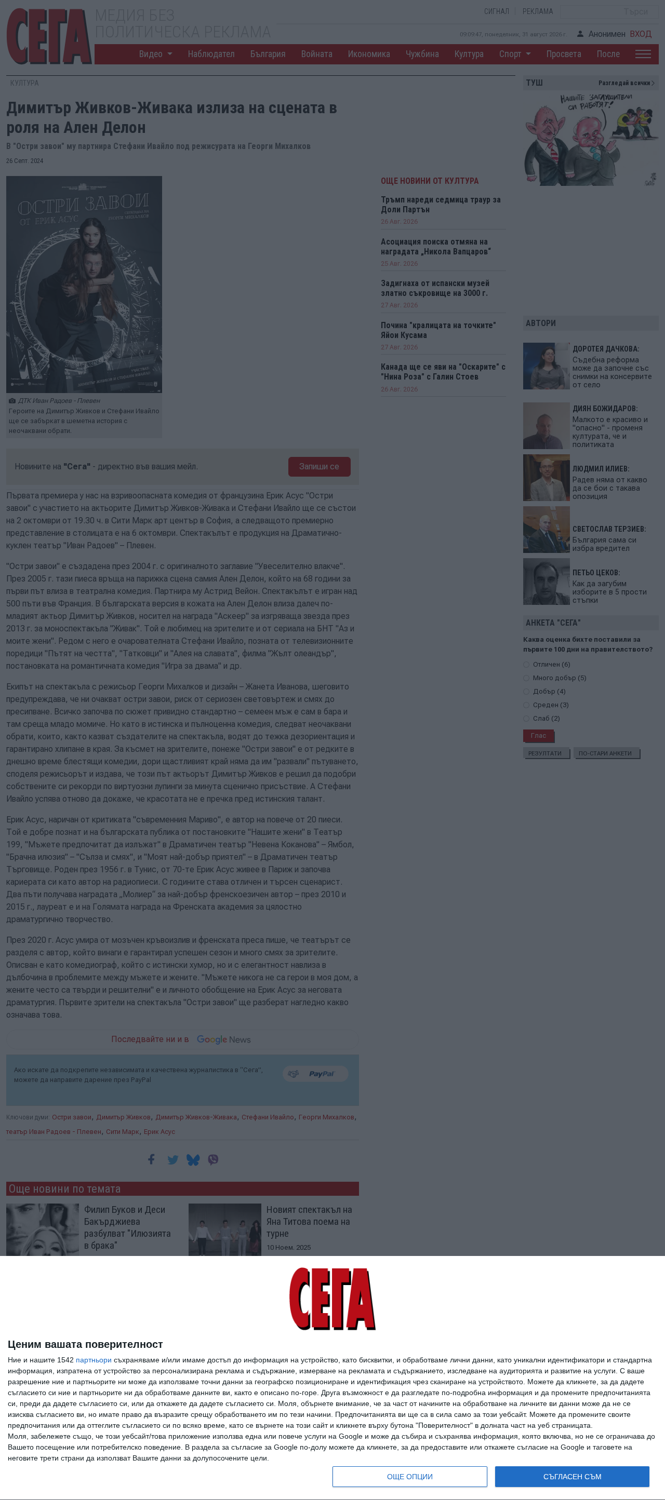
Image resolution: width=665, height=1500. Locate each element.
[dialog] (332, 1378)
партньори (94, 1359)
